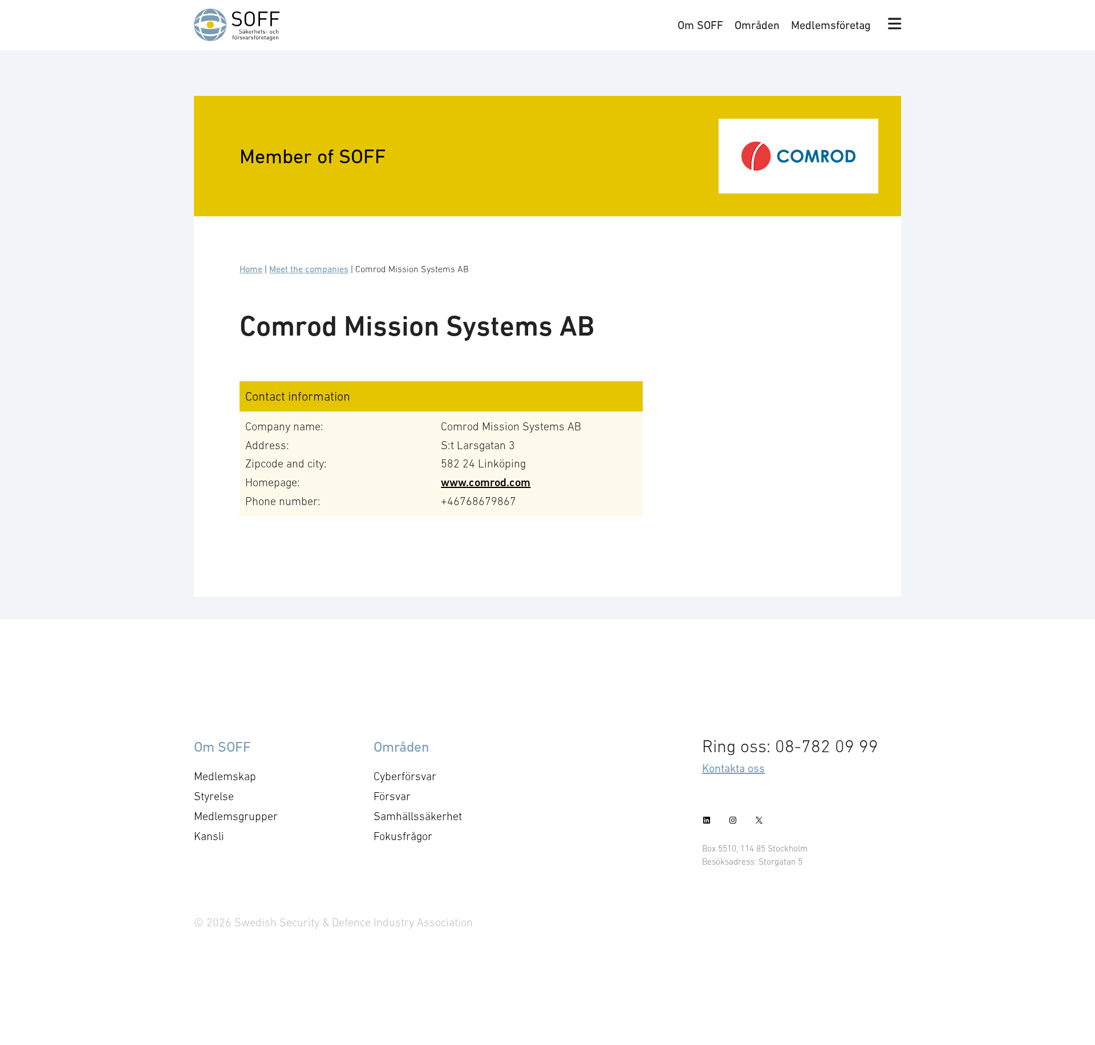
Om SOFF (700, 25)
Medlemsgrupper (236, 816)
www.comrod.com (485, 482)
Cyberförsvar (405, 776)
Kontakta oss (733, 768)
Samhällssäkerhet (418, 816)
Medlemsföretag (831, 25)
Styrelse (214, 796)
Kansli (209, 836)
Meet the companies (308, 269)
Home (251, 269)
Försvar (392, 796)
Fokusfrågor (403, 836)
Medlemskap (225, 776)
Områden (757, 25)
